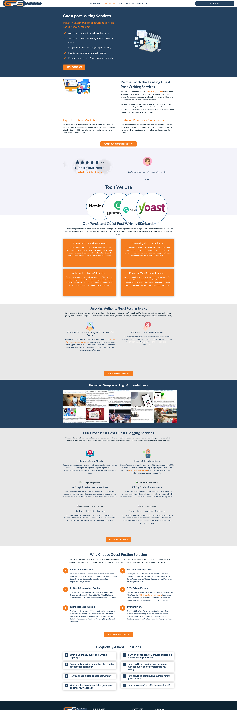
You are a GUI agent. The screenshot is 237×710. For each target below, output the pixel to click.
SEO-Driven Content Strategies (150, 595)
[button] (89, 656)
